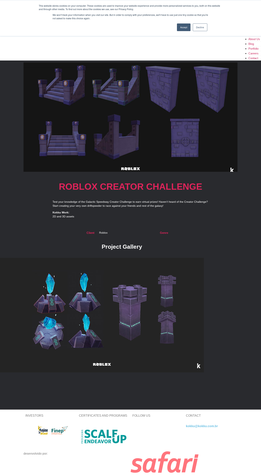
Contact (253, 58)
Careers (253, 53)
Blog (251, 43)
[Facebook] (168, 429)
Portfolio (253, 48)
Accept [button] (183, 27)
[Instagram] (158, 429)
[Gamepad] (137, 440)
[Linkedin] (137, 429)
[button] (130, 376)
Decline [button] (200, 27)
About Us (254, 39)
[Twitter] (147, 429)
